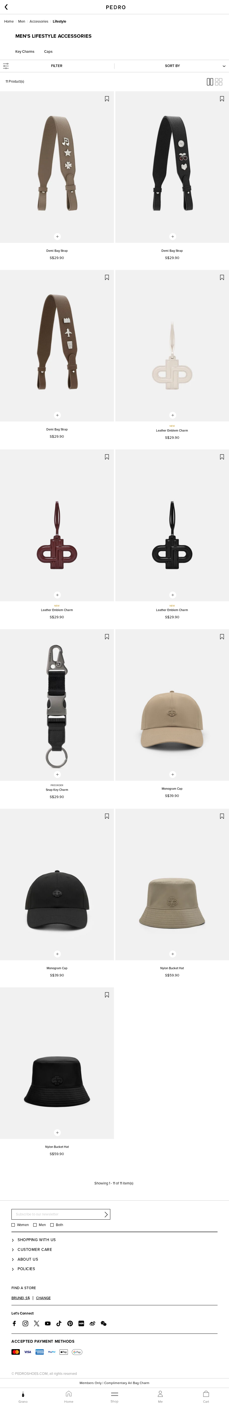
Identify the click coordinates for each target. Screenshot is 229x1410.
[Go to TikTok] (59, 1323)
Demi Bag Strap (57, 251)
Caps (48, 51)
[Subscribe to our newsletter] (106, 1214)
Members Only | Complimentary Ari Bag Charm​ (114, 1383)
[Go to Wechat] (103, 1323)
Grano (23, 1402)
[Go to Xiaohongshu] (81, 1323)
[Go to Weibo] (92, 1323)
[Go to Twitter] (36, 1323)
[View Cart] (206, 1394)
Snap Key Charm (57, 790)
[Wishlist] (106, 98)
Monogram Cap (172, 789)
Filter (56, 66)
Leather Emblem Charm (172, 430)
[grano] (23, 1394)
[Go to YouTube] (48, 1323)
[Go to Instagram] (25, 1323)
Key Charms (24, 51)
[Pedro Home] (115, 7)
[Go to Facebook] (14, 1323)
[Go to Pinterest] (70, 1323)
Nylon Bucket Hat (172, 968)
